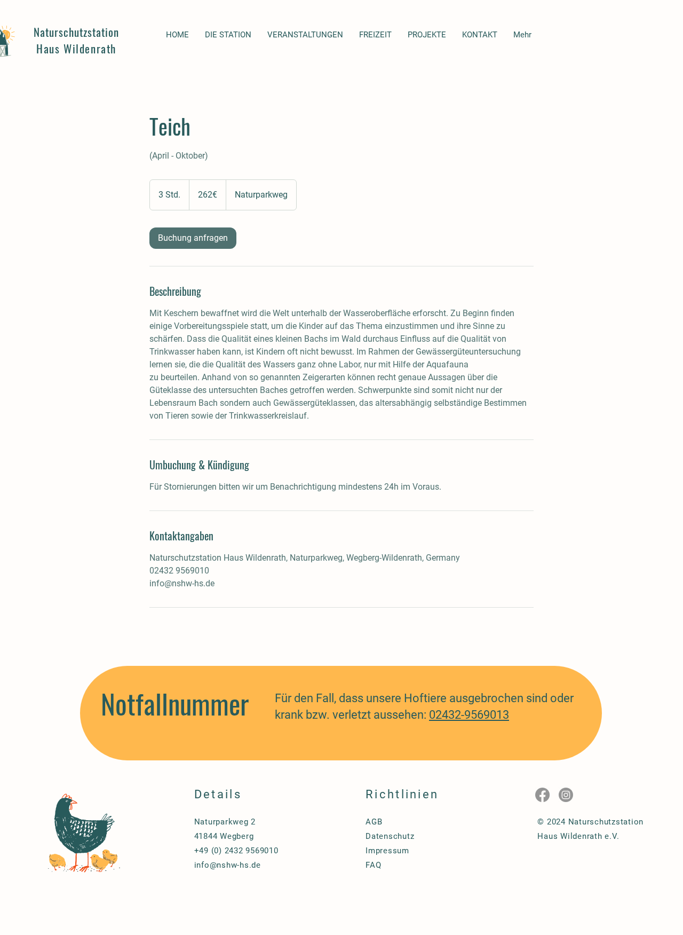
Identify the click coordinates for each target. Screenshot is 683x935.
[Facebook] (542, 795)
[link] (192, 238)
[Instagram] (566, 795)
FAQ (373, 865)
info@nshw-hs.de (227, 865)
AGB (374, 822)
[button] (228, 34)
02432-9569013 (469, 714)
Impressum (387, 850)
